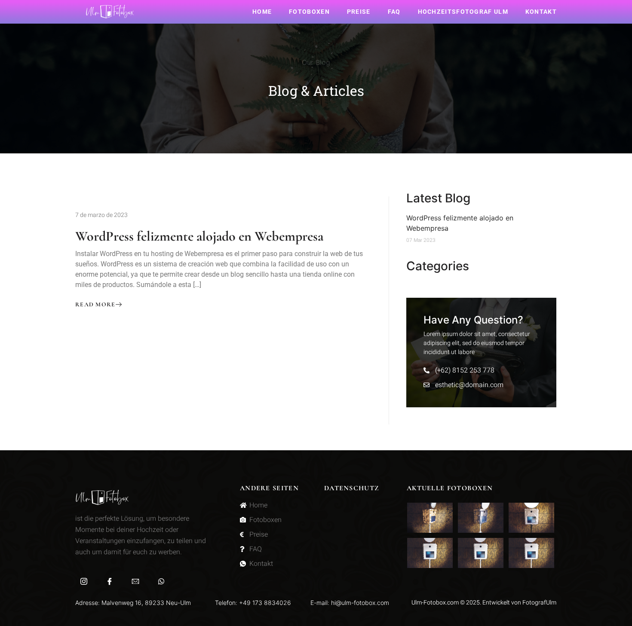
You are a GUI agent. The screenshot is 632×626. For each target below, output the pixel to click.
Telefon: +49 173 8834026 (253, 602)
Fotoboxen (309, 11)
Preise (359, 11)
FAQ (394, 11)
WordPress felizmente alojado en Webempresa (199, 236)
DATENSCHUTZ (351, 488)
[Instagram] (83, 580)
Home (262, 11)
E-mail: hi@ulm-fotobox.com (349, 602)
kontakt (541, 11)
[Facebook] (109, 580)
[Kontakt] (135, 580)
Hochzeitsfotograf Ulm (463, 11)
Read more (95, 305)
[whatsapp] (161, 580)
